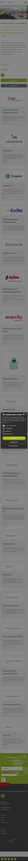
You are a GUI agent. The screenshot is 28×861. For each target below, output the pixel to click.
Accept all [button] (14, 438)
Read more (8, 422)
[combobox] (23, 414)
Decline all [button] (14, 442)
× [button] (25, 414)
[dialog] (14, 430)
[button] (14, 446)
